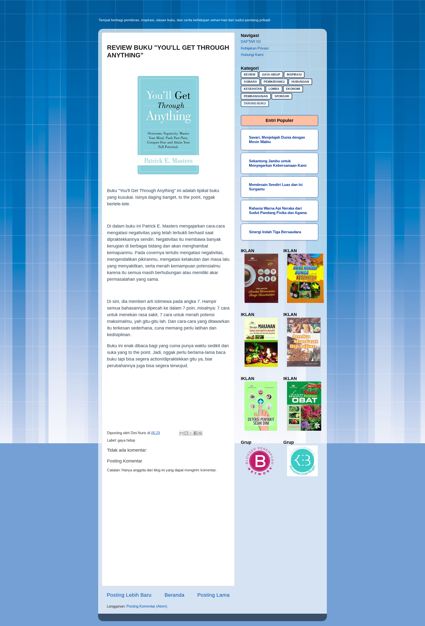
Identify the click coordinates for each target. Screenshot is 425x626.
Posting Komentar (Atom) (146, 606)
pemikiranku (274, 81)
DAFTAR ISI (251, 41)
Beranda (174, 595)
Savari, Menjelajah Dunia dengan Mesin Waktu (277, 139)
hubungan (300, 81)
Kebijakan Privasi (255, 48)
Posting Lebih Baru (129, 595)
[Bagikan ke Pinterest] (200, 433)
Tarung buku (255, 103)
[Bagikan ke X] (190, 433)
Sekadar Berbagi (111, 15)
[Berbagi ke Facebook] (195, 433)
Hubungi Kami (252, 54)
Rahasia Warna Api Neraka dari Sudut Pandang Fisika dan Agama (278, 210)
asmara (250, 81)
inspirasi (294, 74)
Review (249, 74)
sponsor (281, 96)
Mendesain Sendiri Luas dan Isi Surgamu (276, 186)
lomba (274, 89)
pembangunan (256, 96)
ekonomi (293, 89)
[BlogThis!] (186, 433)
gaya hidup (126, 440)
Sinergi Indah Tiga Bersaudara (275, 232)
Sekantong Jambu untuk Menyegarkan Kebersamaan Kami (277, 163)
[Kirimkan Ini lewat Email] (181, 433)
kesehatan (253, 89)
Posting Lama (213, 595)
